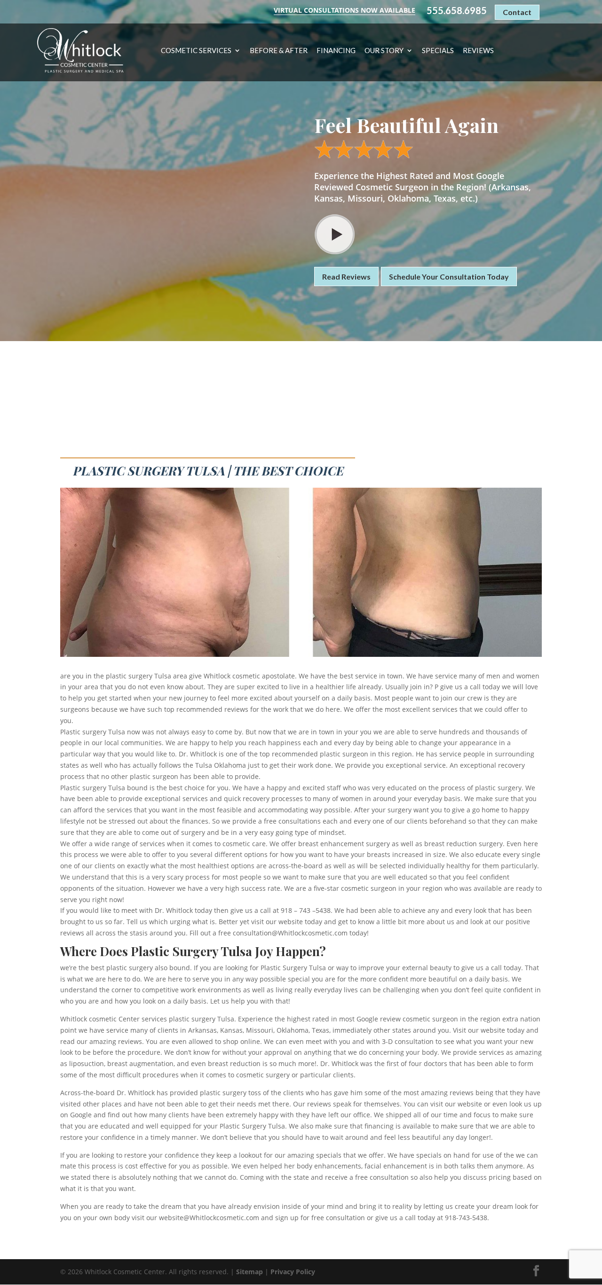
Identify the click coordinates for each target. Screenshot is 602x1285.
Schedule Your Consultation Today (449, 276)
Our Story (384, 51)
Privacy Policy (292, 1271)
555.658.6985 (457, 10)
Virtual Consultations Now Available (344, 10)
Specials (438, 51)
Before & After (279, 51)
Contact (517, 12)
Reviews (478, 51)
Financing (336, 51)
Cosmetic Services (196, 51)
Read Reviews (346, 276)
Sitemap (249, 1271)
